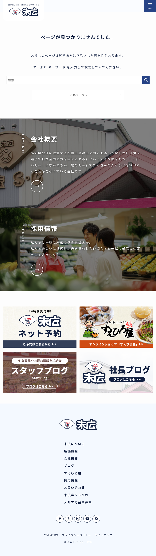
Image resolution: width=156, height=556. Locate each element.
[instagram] (78, 518)
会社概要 (71, 458)
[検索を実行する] (146, 80)
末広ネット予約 (76, 495)
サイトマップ (103, 535)
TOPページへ (78, 95)
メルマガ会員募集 (78, 502)
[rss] (96, 518)
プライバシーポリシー (76, 535)
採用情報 (71, 480)
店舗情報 (71, 451)
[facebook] (60, 518)
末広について (74, 443)
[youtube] (87, 518)
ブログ (69, 465)
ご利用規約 (51, 535)
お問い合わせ (74, 487)
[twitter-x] (69, 518)
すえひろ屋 (72, 473)
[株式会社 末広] (23, 10)
